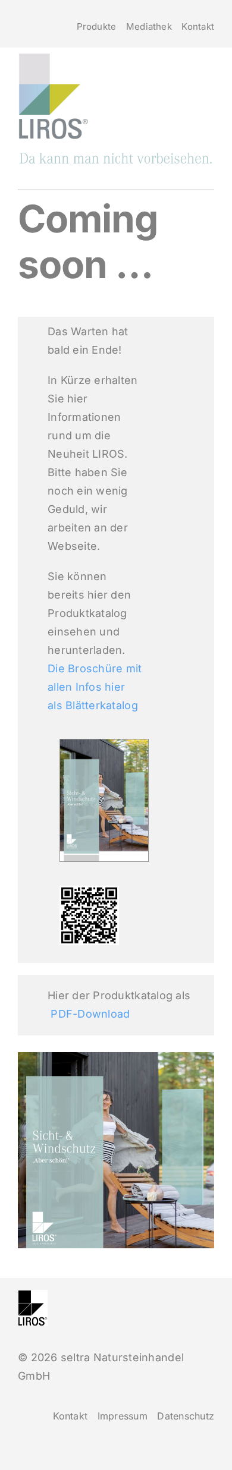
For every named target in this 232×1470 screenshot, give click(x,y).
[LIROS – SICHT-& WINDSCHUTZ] (53, 57)
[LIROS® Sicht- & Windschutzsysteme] (116, 156)
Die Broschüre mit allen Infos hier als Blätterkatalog (95, 687)
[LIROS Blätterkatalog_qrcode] (89, 890)
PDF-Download (90, 1014)
